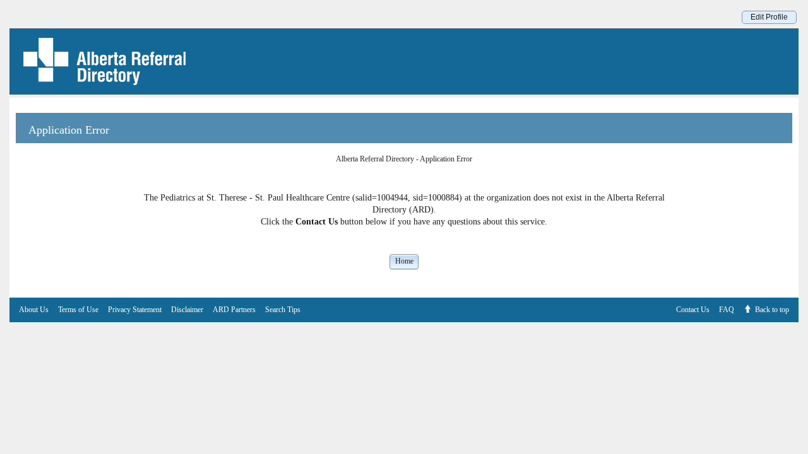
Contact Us (693, 309)
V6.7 (801, 325)
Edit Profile (769, 17)
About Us (34, 309)
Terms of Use (78, 309)
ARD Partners (234, 309)
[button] (404, 261)
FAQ (726, 309)
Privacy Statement (135, 309)
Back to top (772, 309)
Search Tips (282, 309)
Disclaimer (187, 309)
